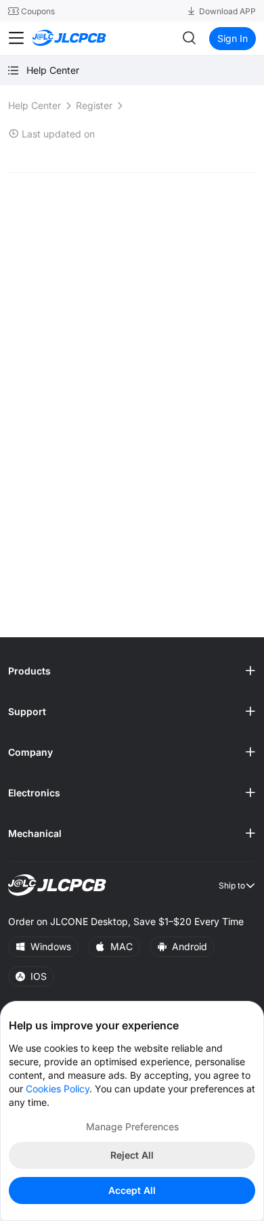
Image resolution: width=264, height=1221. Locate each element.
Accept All (132, 1190)
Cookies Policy (57, 1088)
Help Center (34, 105)
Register (94, 105)
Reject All (132, 1155)
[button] (132, 671)
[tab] (132, 671)
